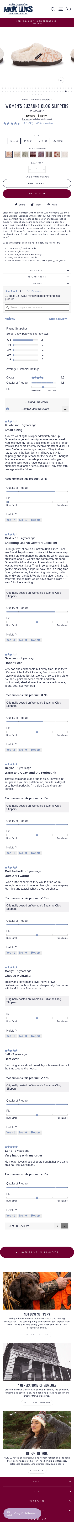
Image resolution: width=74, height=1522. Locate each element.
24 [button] (66, 88)
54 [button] (36, 94)
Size (36, 135)
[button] (11, 291)
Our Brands (37, 1501)
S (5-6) (14, 140)
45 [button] (52, 91)
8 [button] (22, 88)
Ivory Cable (65, 154)
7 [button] (19, 88)
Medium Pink (57, 154)
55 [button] (39, 94)
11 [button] (30, 88)
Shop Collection (37, 1334)
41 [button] (41, 91)
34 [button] (22, 91)
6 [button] (17, 88)
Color (37, 148)
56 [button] (41, 94)
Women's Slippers (40, 99)
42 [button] (44, 91)
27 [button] (3, 91)
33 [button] (19, 91)
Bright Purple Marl (41, 154)
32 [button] (16, 91)
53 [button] (33, 94)
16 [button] (44, 88)
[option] (37, 22)
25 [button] (69, 88)
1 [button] (3, 88)
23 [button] (63, 88)
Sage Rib (25, 154)
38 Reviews (35, 291)
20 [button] (55, 88)
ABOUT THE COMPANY (37, 1403)
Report (35, 519)
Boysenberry (33, 154)
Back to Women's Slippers (39, 1252)
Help (37, 1491)
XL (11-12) (59, 140)
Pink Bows (9, 154)
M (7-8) (28, 140)
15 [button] (41, 88)
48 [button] (60, 91)
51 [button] (69, 91)
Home (25, 99)
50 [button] (66, 91)
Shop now (37, 1471)
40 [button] (38, 91)
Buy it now (37, 193)
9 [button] (25, 88)
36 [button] (27, 91)
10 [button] (28, 88)
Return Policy (37, 277)
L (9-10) (43, 140)
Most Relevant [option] (40, 409)
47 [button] (58, 91)
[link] (19, 123)
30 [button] (11, 91)
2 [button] (6, 88)
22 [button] (61, 88)
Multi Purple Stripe (49, 154)
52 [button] (72, 91)
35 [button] (25, 91)
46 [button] (55, 91)
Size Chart (37, 270)
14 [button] (39, 88)
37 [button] (30, 91)
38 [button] (33, 91)
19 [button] (52, 88)
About (37, 1481)
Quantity (37, 163)
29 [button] (8, 91)
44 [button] (49, 91)
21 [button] (58, 88)
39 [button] (36, 91)
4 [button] (11, 88)
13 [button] (36, 88)
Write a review (44, 123)
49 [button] (63, 91)
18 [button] (50, 88)
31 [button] (14, 91)
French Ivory (17, 154)
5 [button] (14, 88)
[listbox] (40, 409)
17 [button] (47, 88)
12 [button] (33, 88)
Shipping (26, 119)
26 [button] (72, 88)
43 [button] (47, 91)
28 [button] (5, 91)
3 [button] (8, 88)
